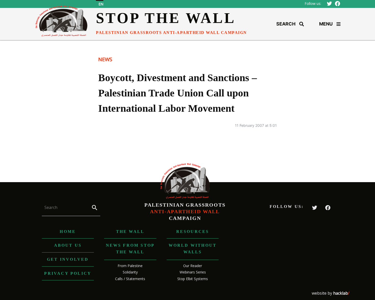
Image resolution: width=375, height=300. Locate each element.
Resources (192, 231)
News (105, 59)
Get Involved (68, 259)
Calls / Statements (130, 278)
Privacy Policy (67, 273)
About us (68, 245)
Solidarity (130, 272)
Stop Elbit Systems (192, 278)
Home (68, 231)
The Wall (130, 231)
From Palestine (130, 265)
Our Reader (192, 265)
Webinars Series (193, 272)
